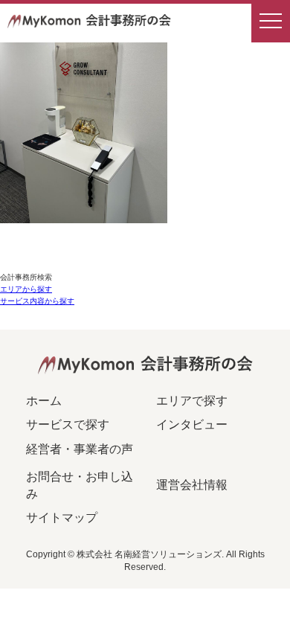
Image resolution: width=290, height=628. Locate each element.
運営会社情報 (192, 484)
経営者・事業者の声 (79, 449)
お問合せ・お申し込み (79, 484)
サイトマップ (61, 517)
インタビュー (192, 424)
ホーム (44, 400)
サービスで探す (67, 424)
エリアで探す (192, 400)
